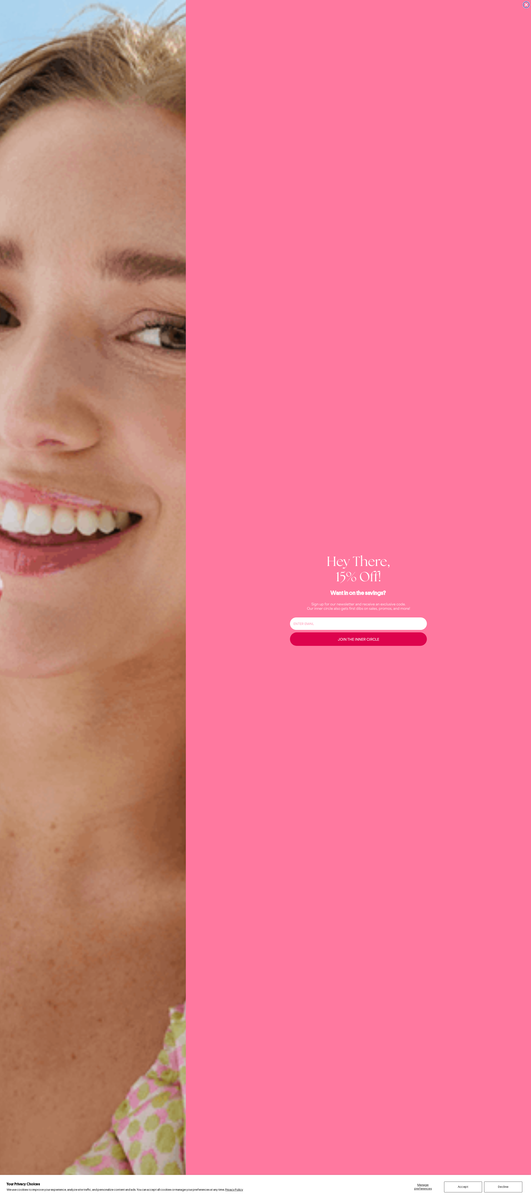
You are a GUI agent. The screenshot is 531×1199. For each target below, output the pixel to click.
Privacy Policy (234, 1189)
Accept (463, 1186)
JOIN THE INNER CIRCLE (358, 639)
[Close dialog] (526, 5)
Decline (503, 1186)
